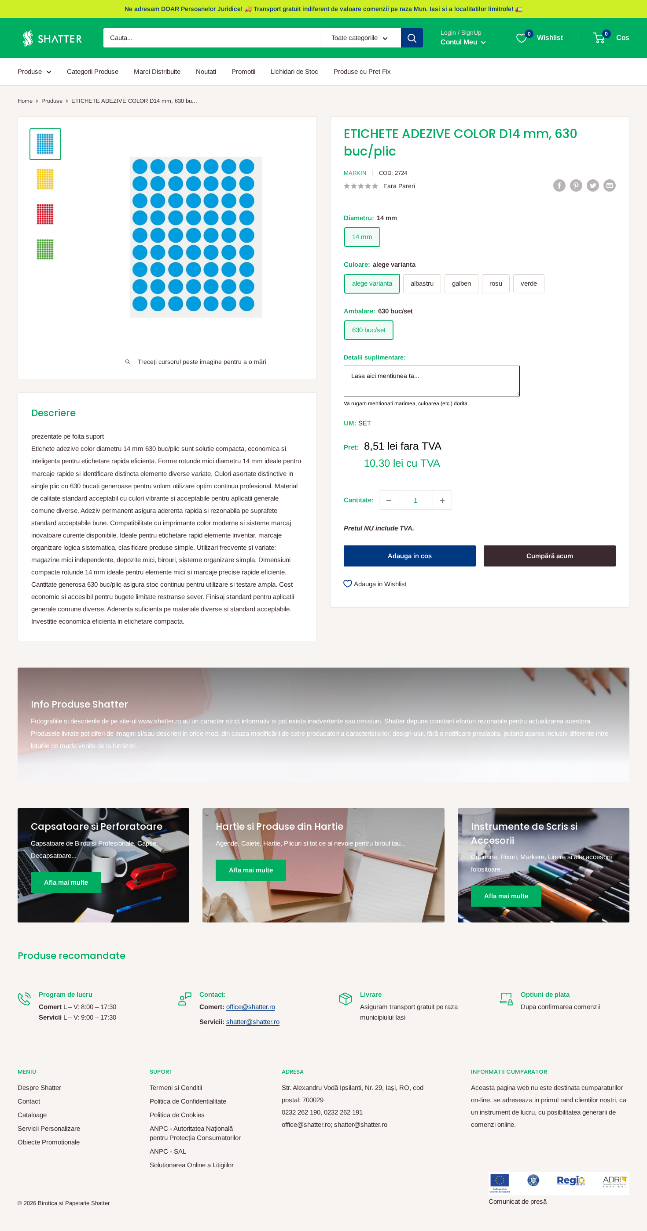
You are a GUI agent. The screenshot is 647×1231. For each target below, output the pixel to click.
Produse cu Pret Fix (362, 71)
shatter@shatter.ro (252, 1021)
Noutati (206, 71)
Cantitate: (359, 500)
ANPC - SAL (168, 1151)
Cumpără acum (549, 556)
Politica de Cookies (177, 1114)
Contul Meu (460, 42)
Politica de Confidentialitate (188, 1101)
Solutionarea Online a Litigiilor (192, 1165)
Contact (29, 1101)
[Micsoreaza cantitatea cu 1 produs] (388, 500)
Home (25, 101)
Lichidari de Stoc (294, 71)
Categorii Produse (92, 71)
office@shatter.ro (250, 1006)
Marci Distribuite (157, 71)
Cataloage (32, 1114)
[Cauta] (412, 38)
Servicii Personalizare (49, 1128)
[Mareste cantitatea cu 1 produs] (442, 500)
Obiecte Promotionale (49, 1142)
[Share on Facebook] (559, 185)
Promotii (243, 71)
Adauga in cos (410, 556)
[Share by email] (609, 185)
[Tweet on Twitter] (593, 185)
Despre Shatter (39, 1087)
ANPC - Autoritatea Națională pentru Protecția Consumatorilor (195, 1133)
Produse (30, 71)
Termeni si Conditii (176, 1087)
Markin (355, 173)
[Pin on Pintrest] (576, 185)
